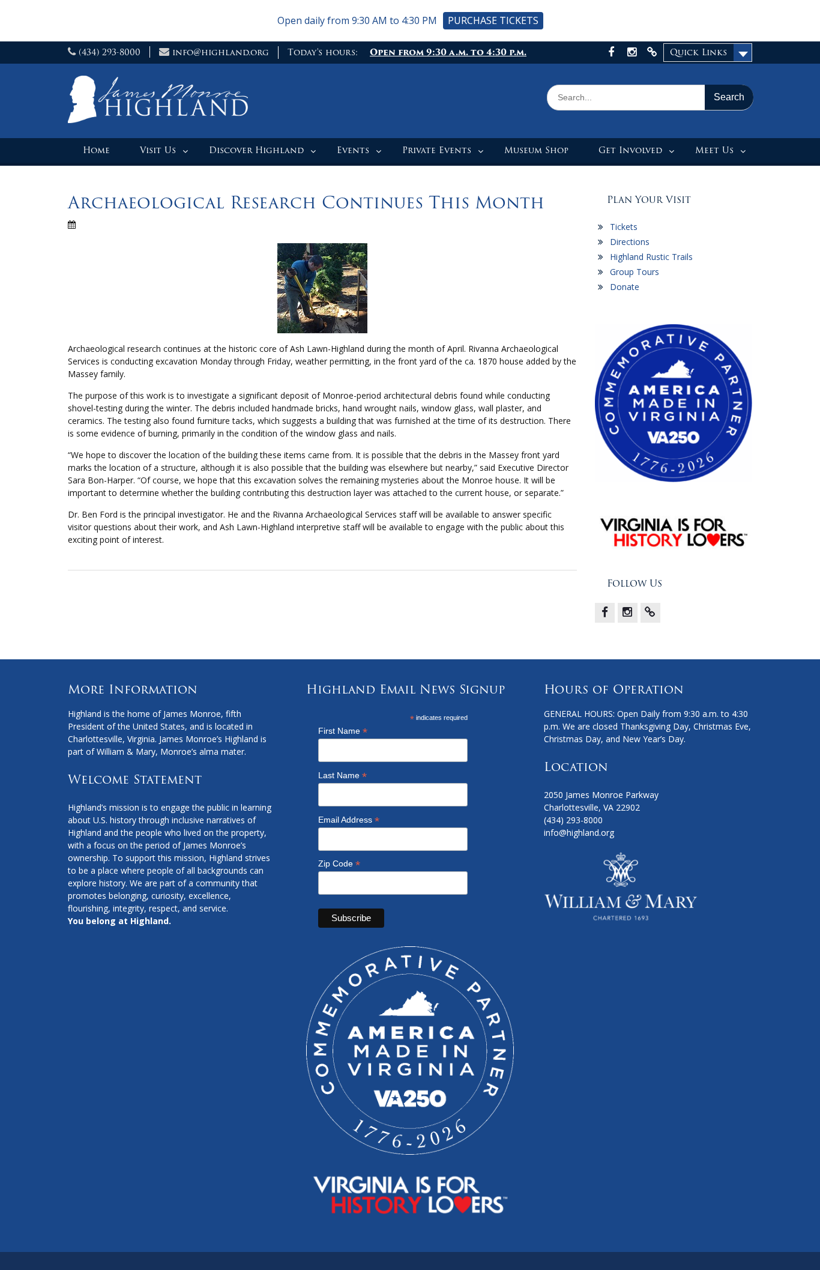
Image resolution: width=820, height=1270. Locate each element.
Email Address (348, 820)
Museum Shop (536, 150)
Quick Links (698, 52)
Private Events (436, 150)
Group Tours (634, 271)
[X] (650, 613)
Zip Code (339, 863)
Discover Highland (256, 150)
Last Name (342, 775)
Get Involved (630, 150)
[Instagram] (628, 613)
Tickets (624, 226)
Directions (630, 241)
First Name (342, 731)
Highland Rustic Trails (651, 256)
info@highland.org (220, 52)
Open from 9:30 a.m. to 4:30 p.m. (448, 52)
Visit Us (158, 150)
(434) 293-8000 (109, 52)
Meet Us (714, 150)
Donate (624, 286)
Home (96, 150)
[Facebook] (605, 613)
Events (353, 150)
